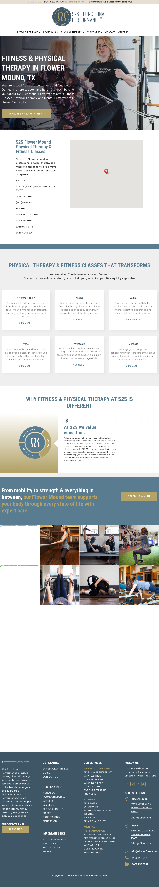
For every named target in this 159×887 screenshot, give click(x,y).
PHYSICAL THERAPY (71, 32)
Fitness (89, 799)
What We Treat (93, 776)
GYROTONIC (79, 344)
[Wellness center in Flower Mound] (20, 658)
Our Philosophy (93, 779)
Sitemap (48, 851)
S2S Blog (48, 805)
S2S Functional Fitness (97, 810)
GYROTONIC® (91, 807)
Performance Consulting (99, 841)
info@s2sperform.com (144, 851)
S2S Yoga (89, 814)
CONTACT (110, 32)
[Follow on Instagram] (138, 784)
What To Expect (93, 852)
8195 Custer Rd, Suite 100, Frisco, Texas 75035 (143, 834)
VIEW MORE (25, 323)
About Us (49, 793)
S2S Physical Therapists (98, 772)
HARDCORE (133, 344)
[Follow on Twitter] (132, 784)
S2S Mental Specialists (97, 834)
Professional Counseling (99, 838)
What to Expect (93, 783)
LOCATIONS (49, 32)
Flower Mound (53, 809)
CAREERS (123, 32)
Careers (48, 801)
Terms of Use (51, 847)
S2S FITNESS (93, 32)
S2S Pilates (90, 803)
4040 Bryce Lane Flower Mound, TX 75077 (141, 808)
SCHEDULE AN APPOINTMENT (26, 113)
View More (78, 365)
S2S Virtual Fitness (95, 821)
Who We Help (92, 845)
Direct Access (92, 786)
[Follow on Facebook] (127, 784)
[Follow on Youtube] (143, 784)
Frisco (47, 813)
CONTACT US (50, 776)
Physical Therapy (97, 768)
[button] (107, 171)
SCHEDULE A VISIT (139, 496)
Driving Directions (140, 817)
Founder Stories (54, 797)
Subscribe (15, 829)
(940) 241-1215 (34, 2)
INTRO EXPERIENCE (27, 32)
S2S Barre (89, 817)
